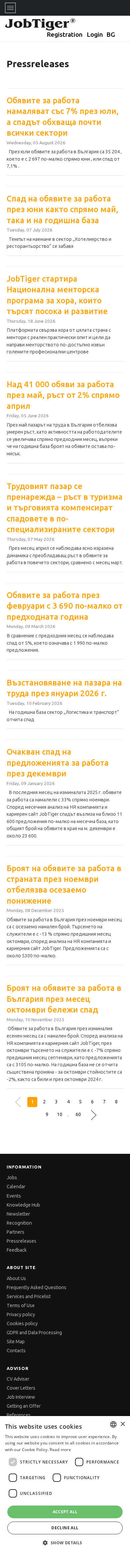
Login (95, 34)
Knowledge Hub (23, 1205)
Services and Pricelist (29, 1296)
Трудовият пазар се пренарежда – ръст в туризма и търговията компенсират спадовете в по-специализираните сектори (65, 508)
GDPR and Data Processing (34, 1332)
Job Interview (21, 1397)
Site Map (16, 1341)
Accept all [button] (65, 1512)
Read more (60, 1449)
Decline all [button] (64, 1528)
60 (78, 1114)
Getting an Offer (24, 1406)
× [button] (122, 1424)
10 (59, 1114)
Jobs (12, 1177)
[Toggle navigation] (10, 8)
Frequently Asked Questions (36, 1287)
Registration (65, 34)
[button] (65, 1542)
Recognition (19, 1223)
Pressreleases (21, 1241)
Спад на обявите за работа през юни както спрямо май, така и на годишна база (62, 209)
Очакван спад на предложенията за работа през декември (58, 762)
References (19, 1415)
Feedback (17, 1250)
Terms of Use (21, 1305)
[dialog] (65, 1485)
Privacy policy (21, 1314)
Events (14, 1196)
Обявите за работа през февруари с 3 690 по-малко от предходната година (65, 606)
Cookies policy (22, 1323)
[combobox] (113, 1424)
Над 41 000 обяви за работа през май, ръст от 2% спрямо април (63, 395)
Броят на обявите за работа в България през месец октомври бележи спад (64, 998)
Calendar (16, 1186)
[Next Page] (90, 1115)
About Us (16, 1278)
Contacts (16, 1350)
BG (110, 34)
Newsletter (18, 1214)
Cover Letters (21, 1388)
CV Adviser (18, 1379)
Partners (15, 1232)
